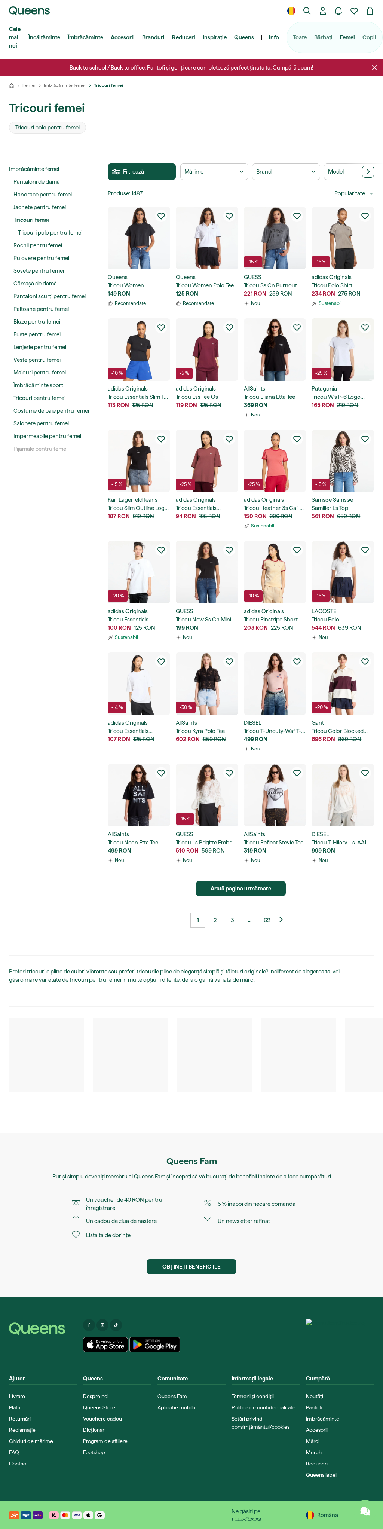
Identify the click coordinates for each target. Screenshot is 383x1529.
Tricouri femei (31, 220)
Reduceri (183, 37)
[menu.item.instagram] (102, 1325)
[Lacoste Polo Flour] (343, 572)
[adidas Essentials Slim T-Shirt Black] (139, 349)
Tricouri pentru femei (39, 398)
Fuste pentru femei (37, 334)
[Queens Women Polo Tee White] (207, 238)
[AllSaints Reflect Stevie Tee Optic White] (275, 795)
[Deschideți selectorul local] (291, 11)
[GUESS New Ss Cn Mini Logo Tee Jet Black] (207, 572)
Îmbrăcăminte (85, 37)
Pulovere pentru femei (41, 258)
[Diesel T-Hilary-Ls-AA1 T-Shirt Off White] (343, 795)
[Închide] (374, 67)
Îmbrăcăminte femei (34, 169)
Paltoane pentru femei (41, 309)
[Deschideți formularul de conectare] (323, 11)
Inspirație (215, 37)
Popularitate (349, 193)
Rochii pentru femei (37, 245)
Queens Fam (149, 1176)
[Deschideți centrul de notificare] (338, 11)
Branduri (153, 37)
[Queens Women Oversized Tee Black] (139, 238)
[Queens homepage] (29, 10)
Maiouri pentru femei (39, 372)
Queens (244, 37)
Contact (18, 1464)
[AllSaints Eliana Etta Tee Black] (275, 349)
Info (274, 37)
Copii (369, 37)
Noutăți (314, 1396)
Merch (314, 1452)
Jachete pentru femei (39, 207)
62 (267, 920)
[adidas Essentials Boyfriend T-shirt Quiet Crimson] (207, 461)
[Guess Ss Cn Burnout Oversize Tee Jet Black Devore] (275, 238)
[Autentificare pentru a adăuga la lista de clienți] (161, 216)
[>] (368, 172)
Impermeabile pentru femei (47, 436)
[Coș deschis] (370, 11)
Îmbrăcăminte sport (38, 385)
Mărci (312, 1441)
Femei (347, 37)
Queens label (321, 1475)
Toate (300, 37)
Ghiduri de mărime (31, 1441)
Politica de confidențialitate (263, 1407)
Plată (14, 1407)
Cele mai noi (15, 37)
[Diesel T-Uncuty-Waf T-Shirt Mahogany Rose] (275, 683)
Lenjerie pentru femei (39, 347)
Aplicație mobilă (176, 1407)
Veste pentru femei (37, 360)
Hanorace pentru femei (42, 194)
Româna (327, 1515)
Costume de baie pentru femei (51, 410)
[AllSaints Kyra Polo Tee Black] (207, 683)
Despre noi (95, 1396)
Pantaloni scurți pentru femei (49, 296)
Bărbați (323, 37)
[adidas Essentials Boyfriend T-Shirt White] (139, 683)
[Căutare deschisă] (307, 11)
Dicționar (93, 1430)
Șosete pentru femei (38, 270)
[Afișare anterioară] (283, 920)
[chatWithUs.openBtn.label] (365, 1511)
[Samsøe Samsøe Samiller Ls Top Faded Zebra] (343, 461)
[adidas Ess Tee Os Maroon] (207, 349)
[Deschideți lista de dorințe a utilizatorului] (354, 11)
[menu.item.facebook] (89, 1325)
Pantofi (314, 1407)
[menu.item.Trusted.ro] (335, 1338)
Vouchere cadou (102, 1419)
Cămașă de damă (35, 283)
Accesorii (123, 37)
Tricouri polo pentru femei (50, 232)
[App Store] (105, 1344)
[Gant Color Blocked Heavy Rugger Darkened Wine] (343, 683)
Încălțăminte (44, 37)
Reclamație (22, 1430)
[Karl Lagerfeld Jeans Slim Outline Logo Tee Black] (139, 461)
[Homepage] (43, 1329)
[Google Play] (154, 1344)
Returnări (20, 1419)
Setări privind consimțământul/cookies (260, 1423)
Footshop (94, 1452)
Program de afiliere (105, 1441)
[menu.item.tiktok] (116, 1325)
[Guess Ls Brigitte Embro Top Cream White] (207, 795)
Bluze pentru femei (36, 321)
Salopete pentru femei (41, 423)
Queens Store (99, 1407)
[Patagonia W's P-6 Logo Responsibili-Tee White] (343, 349)
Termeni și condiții (253, 1396)
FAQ (14, 1452)
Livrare (17, 1396)
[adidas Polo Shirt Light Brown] (343, 238)
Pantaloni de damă (36, 181)
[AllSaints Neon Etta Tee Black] (139, 795)
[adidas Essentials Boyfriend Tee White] (139, 572)
